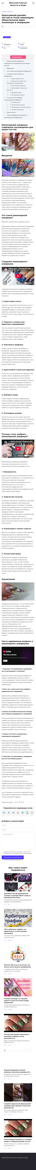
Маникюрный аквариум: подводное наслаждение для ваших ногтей (17, 63)
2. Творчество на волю (17, 105)
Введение (10, 68)
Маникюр (7, 37)
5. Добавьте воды (15, 92)
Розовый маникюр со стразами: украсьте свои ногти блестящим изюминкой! (16, 1000)
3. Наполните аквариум (17, 85)
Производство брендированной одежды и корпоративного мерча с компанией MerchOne (17, 895)
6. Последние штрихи (17, 95)
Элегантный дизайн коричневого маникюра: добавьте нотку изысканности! (16, 1036)
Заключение (11, 112)
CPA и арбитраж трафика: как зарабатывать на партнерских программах (15, 931)
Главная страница (7, 11)
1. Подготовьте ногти (17, 78)
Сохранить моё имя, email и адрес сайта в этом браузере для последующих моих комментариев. (18, 852)
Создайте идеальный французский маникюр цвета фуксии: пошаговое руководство (17, 1105)
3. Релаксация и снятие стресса (20, 107)
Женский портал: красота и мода (18, 4)
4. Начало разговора (17, 109)
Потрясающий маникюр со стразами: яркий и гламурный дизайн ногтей (18, 1140)
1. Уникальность (15, 102)
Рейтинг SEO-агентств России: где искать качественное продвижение (17, 966)
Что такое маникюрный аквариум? (19, 71)
